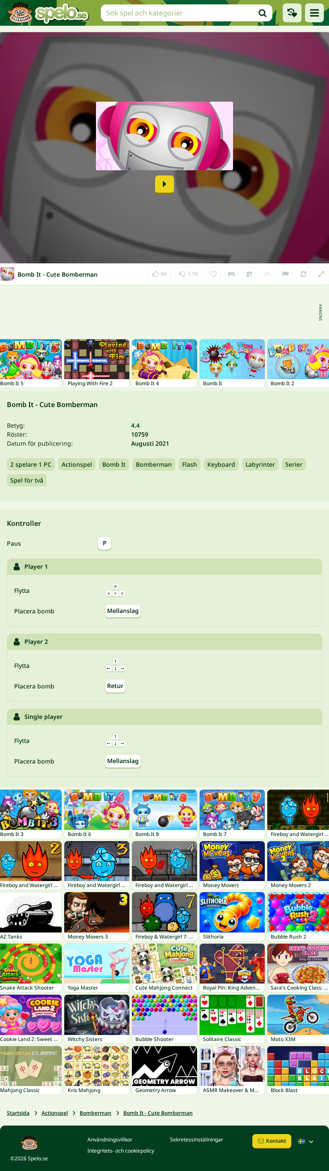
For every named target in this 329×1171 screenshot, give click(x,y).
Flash (189, 464)
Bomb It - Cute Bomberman (158, 1113)
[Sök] (262, 13)
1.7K (189, 272)
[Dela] (267, 274)
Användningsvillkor (109, 1139)
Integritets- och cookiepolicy (120, 1150)
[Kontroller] (231, 274)
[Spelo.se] (47, 13)
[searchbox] (186, 12)
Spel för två (26, 480)
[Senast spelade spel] (292, 12)
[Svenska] (307, 1141)
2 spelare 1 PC (30, 464)
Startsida (18, 1113)
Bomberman (154, 464)
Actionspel (77, 464)
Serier (293, 464)
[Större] (321, 274)
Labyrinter (260, 464)
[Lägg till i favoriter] (213, 274)
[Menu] (314, 12)
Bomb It (114, 464)
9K (159, 272)
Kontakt (276, 1140)
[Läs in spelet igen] (303, 274)
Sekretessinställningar (196, 1139)
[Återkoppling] (285, 274)
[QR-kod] (249, 274)
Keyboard (221, 464)
